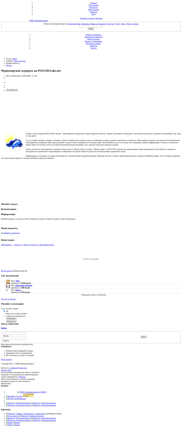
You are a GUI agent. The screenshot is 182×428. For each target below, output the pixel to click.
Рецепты (93, 46)
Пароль (6, 341)
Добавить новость (87, 18)
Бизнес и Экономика (93, 41)
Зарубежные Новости (93, 37)
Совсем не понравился (15, 316)
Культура (110, 24)
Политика (85, 24)
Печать (9, 65)
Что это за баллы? (8, 299)
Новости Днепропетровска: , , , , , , (91, 24)
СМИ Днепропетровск (38, 21)
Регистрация (93, 10)
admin (14, 59)
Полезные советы (93, 44)
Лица (123, 24)
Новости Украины (93, 35)
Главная (93, 3)
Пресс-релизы (132, 24)
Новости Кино (93, 39)
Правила (93, 12)
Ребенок (21, 377)
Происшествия (74, 24)
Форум (93, 48)
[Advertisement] (22, 111)
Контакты (93, 7)
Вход (93, 14)
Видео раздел (6, 271)
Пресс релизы (20, 61)
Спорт (117, 24)
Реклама (98, 18)
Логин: (6, 336)
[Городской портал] (25, 414)
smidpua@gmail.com (18, 368)
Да (6, 311)
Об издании (94, 5)
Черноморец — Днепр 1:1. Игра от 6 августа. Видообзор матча (27, 245)
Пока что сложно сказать (16, 314)
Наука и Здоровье (98, 24)
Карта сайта (6, 370)
